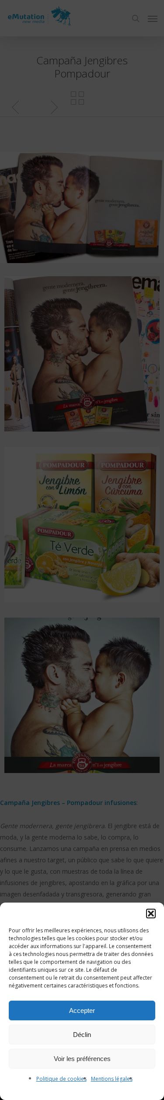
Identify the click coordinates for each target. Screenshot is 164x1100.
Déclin (82, 1034)
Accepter (82, 1010)
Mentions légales (112, 1078)
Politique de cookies (61, 1078)
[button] (151, 913)
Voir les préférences (82, 1058)
